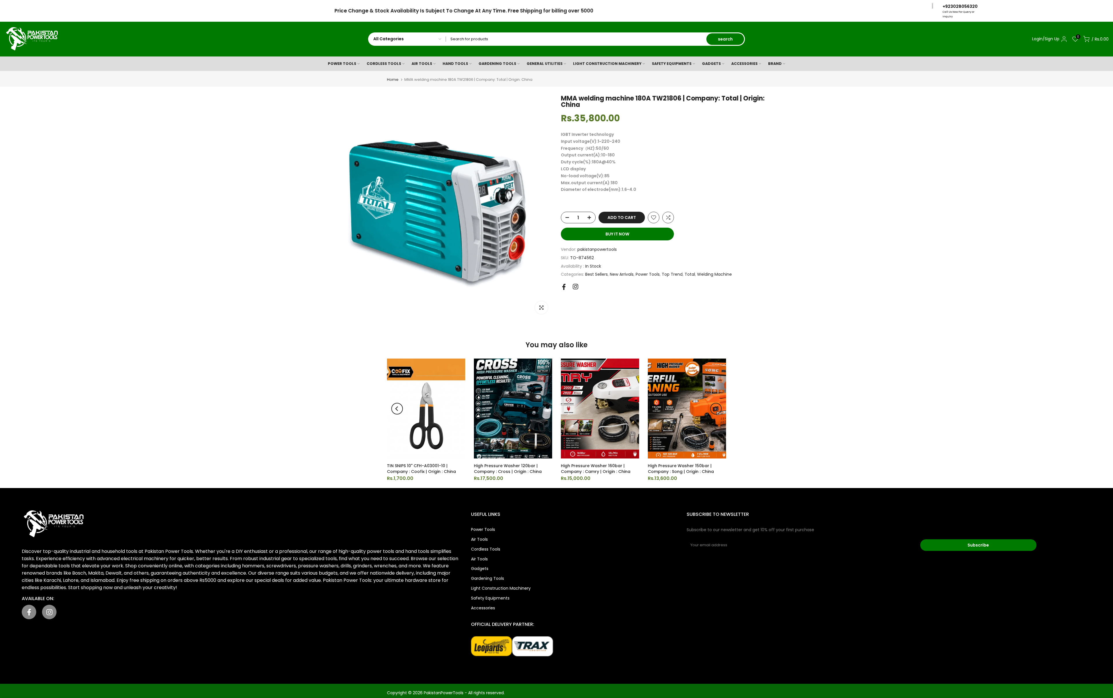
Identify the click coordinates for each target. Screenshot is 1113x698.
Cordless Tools (485, 549)
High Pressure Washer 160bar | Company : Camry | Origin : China (595, 468)
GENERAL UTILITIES (545, 63)
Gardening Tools (487, 578)
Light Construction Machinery (501, 588)
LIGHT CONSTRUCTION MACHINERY (607, 63)
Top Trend (672, 274)
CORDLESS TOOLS (384, 63)
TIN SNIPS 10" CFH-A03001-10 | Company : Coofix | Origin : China (421, 468)
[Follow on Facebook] (564, 287)
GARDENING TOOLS (497, 63)
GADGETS (711, 63)
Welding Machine (714, 274)
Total (690, 274)
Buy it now (617, 234)
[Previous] (397, 408)
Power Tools (648, 274)
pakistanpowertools (597, 249)
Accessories (483, 608)
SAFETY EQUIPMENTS (672, 63)
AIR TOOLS (422, 63)
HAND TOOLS (455, 63)
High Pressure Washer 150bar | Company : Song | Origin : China (681, 468)
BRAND (775, 63)
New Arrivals (622, 274)
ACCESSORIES (744, 63)
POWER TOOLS (342, 63)
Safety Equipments (490, 598)
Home (393, 79)
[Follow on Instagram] (575, 286)
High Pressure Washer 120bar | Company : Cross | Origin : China (508, 468)
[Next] (716, 408)
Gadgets (479, 568)
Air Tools (479, 539)
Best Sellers (596, 274)
